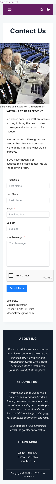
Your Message (14, 237)
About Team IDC (28, 452)
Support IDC (35, 413)
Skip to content (9, 2)
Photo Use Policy (28, 457)
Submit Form (17, 288)
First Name (13, 179)
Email (10, 208)
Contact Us (28, 461)
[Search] (41, 9)
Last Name (13, 194)
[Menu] (48, 9)
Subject (11, 222)
